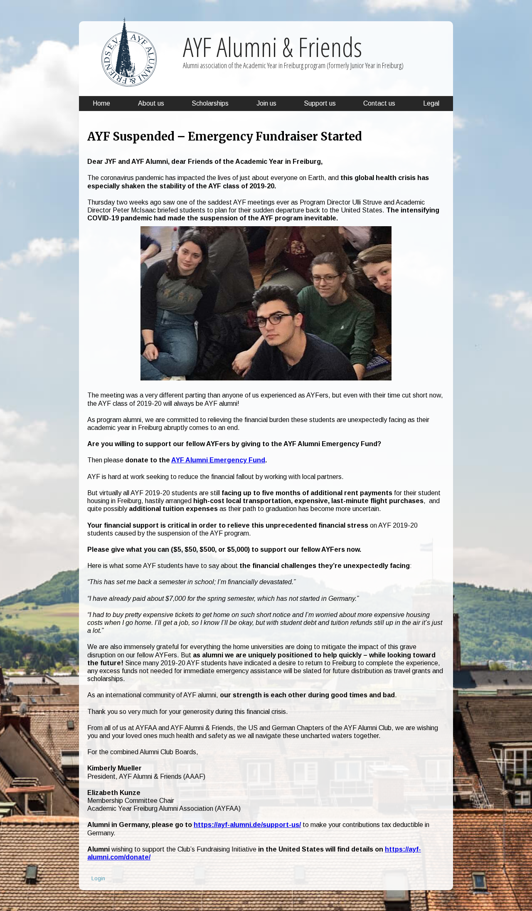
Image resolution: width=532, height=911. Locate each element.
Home (101, 103)
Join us (266, 103)
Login (98, 878)
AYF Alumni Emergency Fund (218, 460)
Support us (320, 103)
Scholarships (210, 103)
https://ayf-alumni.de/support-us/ (247, 824)
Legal (431, 103)
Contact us (379, 103)
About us (151, 103)
